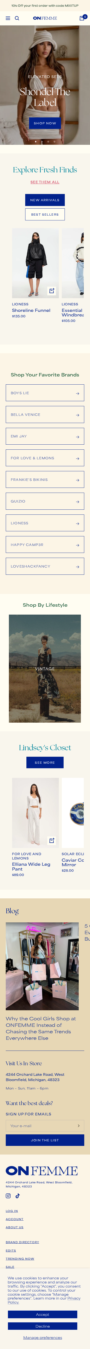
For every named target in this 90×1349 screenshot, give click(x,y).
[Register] (78, 1125)
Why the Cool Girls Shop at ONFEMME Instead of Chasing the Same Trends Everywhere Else (41, 1028)
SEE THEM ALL (44, 181)
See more (45, 762)
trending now (20, 1258)
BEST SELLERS (45, 214)
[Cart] (81, 18)
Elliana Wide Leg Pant (31, 866)
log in (12, 1211)
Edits (11, 1250)
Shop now (45, 123)
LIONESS (20, 304)
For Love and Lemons (26, 856)
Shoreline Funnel (31, 310)
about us (15, 1227)
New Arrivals (45, 200)
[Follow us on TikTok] (17, 1195)
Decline (43, 1326)
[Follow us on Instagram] (8, 1195)
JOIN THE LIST (45, 1140)
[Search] (17, 18)
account (15, 1219)
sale (10, 1267)
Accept (42, 1314)
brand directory (22, 1242)
